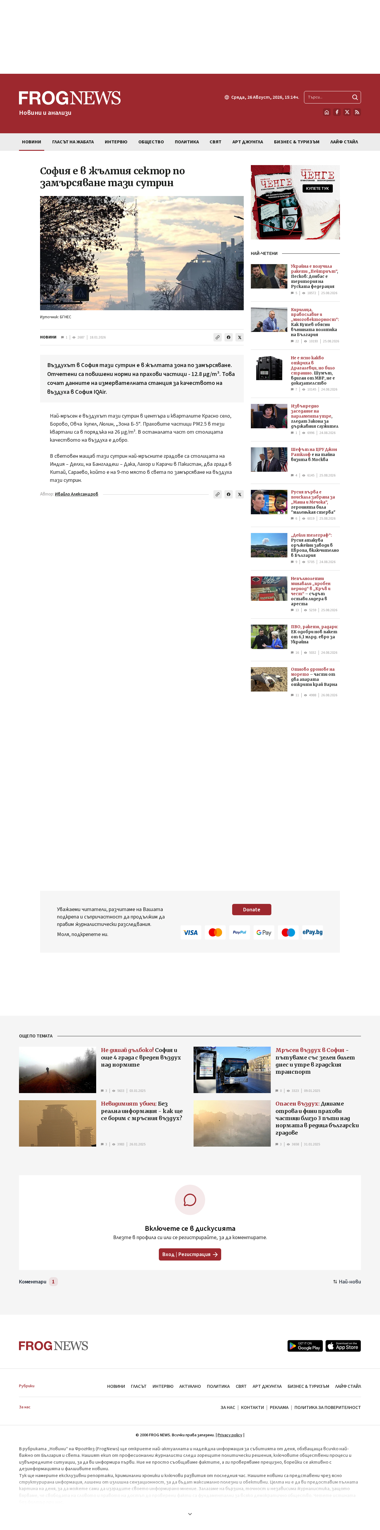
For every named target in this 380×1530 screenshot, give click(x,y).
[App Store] (343, 1346)
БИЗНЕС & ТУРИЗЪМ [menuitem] (296, 142)
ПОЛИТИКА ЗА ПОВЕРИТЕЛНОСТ (327, 1407)
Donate (251, 909)
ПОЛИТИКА (218, 1386)
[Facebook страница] (337, 112)
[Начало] (327, 112)
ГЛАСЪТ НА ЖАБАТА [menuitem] (73, 142)
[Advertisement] (190, 37)
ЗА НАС (228, 1407)
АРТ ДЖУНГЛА (267, 1386)
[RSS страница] (357, 112)
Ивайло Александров (76, 494)
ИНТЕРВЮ (163, 1386)
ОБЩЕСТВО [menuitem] (151, 142)
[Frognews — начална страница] (53, 1345)
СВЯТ (241, 1386)
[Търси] (355, 97)
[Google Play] (305, 1346)
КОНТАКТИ (252, 1407)
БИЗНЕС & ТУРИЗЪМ (308, 1386)
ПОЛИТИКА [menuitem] (187, 142)
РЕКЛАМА (279, 1407)
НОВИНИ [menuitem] (31, 142)
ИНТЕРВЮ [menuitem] (116, 142)
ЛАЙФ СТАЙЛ (348, 1386)
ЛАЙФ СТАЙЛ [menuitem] (344, 142)
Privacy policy (230, 1435)
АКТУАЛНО (190, 1386)
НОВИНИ (48, 337)
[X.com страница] (347, 112)
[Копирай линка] (217, 337)
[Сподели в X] (239, 337)
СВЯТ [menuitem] (215, 142)
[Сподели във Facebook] (228, 337)
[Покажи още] (190, 1513)
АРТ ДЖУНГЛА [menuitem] (247, 142)
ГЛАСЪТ (139, 1386)
